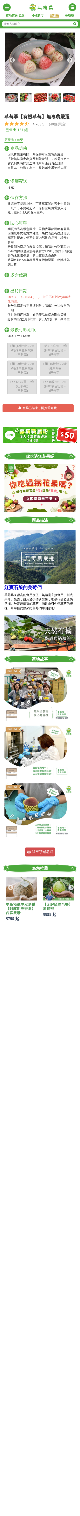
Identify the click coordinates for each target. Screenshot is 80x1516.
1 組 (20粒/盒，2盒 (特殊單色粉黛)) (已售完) (22, 368)
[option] (40, 59)
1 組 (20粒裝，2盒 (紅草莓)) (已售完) (22, 386)
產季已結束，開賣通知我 (40, 408)
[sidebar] (7, 7)
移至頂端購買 (42, 852)
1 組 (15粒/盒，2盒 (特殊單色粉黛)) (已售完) (54, 350)
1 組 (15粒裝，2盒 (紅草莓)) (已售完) (55, 368)
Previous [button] (11, 59)
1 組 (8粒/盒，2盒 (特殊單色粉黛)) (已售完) (54, 386)
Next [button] (69, 59)
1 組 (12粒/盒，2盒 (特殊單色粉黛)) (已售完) (22, 350)
